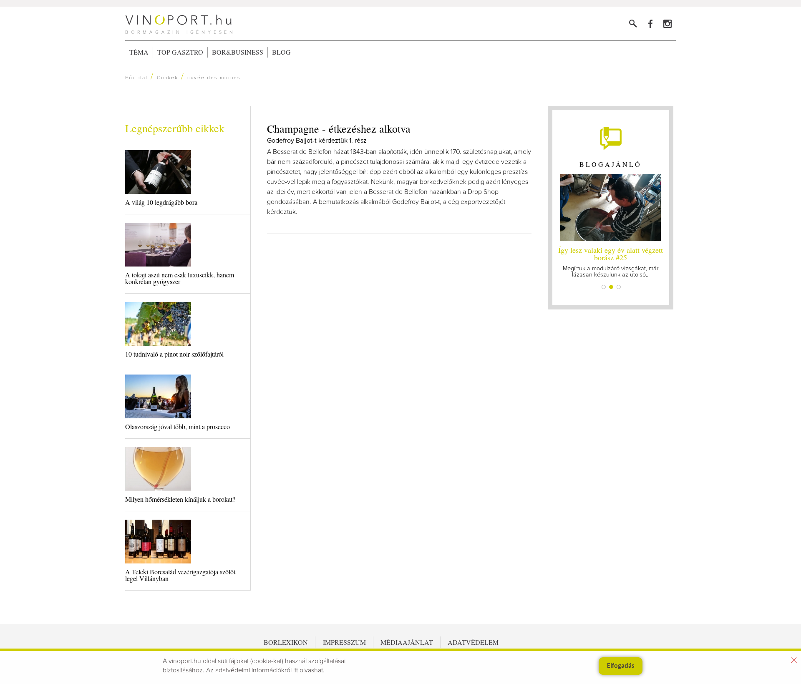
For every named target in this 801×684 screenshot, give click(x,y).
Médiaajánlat (406, 642)
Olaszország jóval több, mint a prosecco (177, 426)
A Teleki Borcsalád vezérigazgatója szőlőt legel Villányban (180, 575)
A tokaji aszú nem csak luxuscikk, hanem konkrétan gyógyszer (179, 278)
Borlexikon (286, 642)
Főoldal (136, 77)
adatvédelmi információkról (253, 670)
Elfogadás (620, 666)
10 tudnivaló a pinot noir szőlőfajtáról (174, 354)
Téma (139, 52)
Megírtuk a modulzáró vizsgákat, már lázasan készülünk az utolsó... (610, 261)
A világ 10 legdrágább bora (161, 202)
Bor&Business (237, 52)
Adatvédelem (473, 642)
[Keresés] (633, 23)
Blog (281, 52)
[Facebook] (650, 23)
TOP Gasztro (180, 52)
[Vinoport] (667, 23)
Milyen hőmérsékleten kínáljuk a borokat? (180, 499)
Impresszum (344, 642)
